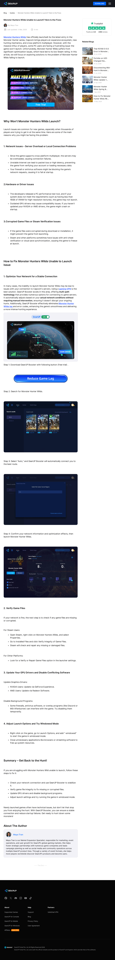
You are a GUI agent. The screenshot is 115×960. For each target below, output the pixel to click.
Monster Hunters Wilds (15, 37)
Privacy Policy (33, 921)
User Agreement (34, 926)
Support (31, 912)
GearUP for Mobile (11, 921)
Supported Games (11, 912)
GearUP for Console (11, 917)
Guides (12, 13)
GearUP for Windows (12, 926)
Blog (5, 13)
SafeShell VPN (53, 912)
